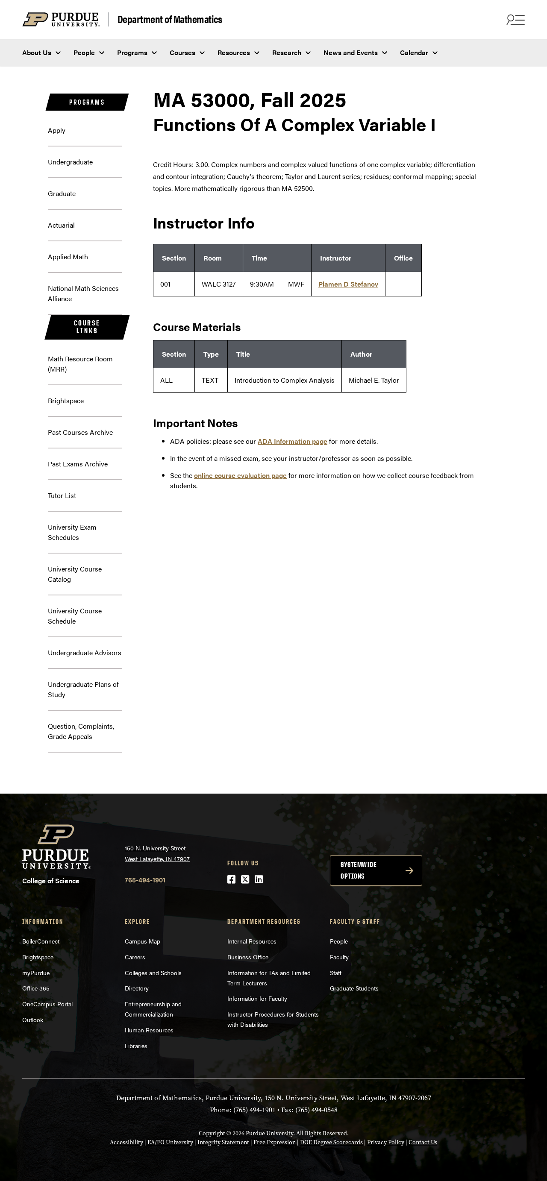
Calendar (414, 52)
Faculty (339, 956)
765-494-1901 (145, 880)
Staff (335, 972)
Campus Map (142, 941)
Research (286, 52)
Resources (234, 52)
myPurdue (36, 972)
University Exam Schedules (72, 532)
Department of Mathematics (170, 19)
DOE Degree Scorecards (331, 1142)
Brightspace (66, 400)
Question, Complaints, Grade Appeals (81, 731)
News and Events (350, 52)
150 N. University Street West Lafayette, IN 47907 (157, 853)
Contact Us (423, 1142)
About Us (36, 52)
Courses (182, 52)
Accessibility (126, 1142)
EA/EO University (170, 1142)
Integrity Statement (223, 1142)
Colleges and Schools (153, 972)
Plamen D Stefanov (348, 284)
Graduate (62, 193)
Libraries (136, 1045)
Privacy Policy (385, 1142)
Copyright (212, 1133)
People (84, 52)
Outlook (32, 1019)
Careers (135, 956)
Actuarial (61, 225)
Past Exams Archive (78, 464)
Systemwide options (358, 870)
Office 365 (36, 988)
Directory (137, 988)
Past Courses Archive (80, 432)
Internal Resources (251, 941)
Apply (56, 130)
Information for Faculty (257, 998)
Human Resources (149, 1030)
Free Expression (274, 1142)
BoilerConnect (40, 941)
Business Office (247, 956)
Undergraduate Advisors (84, 652)
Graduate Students (354, 988)
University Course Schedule (75, 616)
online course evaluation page (240, 475)
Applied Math (68, 256)
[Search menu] (514, 19)
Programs (132, 52)
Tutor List (62, 495)
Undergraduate (70, 162)
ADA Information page (292, 441)
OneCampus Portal (47, 1003)
